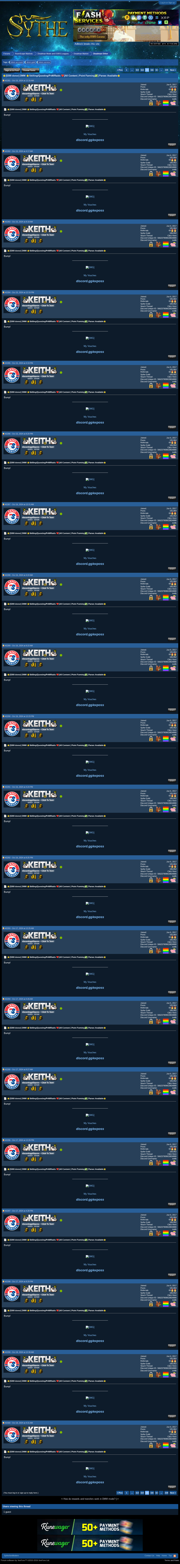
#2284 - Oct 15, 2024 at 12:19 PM (19, 292)
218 (166, 70)
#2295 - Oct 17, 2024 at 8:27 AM (19, 1069)
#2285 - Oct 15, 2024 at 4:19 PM (19, 363)
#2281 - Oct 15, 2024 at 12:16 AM (19, 80)
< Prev (120, 70)
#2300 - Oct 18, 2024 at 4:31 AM (19, 1423)
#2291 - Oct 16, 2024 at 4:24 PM (19, 787)
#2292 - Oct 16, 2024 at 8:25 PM (19, 858)
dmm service (44, 62)
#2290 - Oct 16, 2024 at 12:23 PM (19, 716)
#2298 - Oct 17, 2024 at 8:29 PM (19, 1281)
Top (170, 1556)
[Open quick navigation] (176, 53)
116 (151, 70)
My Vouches (90, 134)
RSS (174, 1556)
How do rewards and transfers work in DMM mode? (89, 1499)
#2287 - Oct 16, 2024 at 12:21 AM (19, 504)
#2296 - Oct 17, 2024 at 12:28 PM (19, 1140)
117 (156, 70)
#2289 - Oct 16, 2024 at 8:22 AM (19, 646)
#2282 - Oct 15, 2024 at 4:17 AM (19, 151)
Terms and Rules (172, 1560)
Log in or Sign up (167, 3)
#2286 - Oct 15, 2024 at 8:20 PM (19, 434)
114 (142, 70)
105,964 (173, 87)
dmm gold (31, 62)
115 (147, 70)
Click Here (172, 94)
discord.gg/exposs (90, 140)
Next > (173, 70)
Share (172, 145)
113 (137, 70)
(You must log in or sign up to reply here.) (21, 1493)
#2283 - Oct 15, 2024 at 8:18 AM (19, 222)
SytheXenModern (11, 1556)
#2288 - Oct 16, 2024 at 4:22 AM (19, 575)
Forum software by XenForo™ (25, 1560)
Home (164, 1556)
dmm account (17, 62)
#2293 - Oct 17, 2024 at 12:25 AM (19, 928)
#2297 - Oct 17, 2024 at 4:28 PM (19, 1211)
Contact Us (149, 1556)
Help (158, 1556)
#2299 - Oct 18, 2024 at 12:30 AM (19, 1352)
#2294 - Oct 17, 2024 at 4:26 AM (19, 999)
